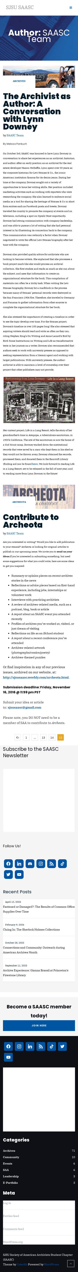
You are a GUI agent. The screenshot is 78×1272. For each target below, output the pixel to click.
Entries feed (11, 1216)
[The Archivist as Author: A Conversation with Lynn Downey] (39, 76)
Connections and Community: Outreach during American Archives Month (34, 950)
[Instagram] (40, 863)
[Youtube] (19, 874)
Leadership (11, 1176)
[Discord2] (30, 863)
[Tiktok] (62, 863)
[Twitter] (8, 874)
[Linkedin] (19, 863)
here (35, 463)
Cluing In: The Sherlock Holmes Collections (31, 929)
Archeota (19, 501)
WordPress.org (13, 1242)
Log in (7, 1203)
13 (43, 737)
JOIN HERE (39, 1025)
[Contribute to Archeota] (39, 496)
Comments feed (13, 1229)
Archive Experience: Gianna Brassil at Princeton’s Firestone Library (35, 973)
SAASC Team (15, 135)
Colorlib (22, 1264)
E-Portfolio (10, 1183)
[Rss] (51, 863)
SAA (6, 1170)
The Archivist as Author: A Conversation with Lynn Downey (37, 111)
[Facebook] (8, 863)
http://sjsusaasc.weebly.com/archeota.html (36, 677)
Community (11, 1157)
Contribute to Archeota (31, 521)
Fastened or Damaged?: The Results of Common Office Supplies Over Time (39, 909)
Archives (19, 80)
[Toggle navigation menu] (70, 7)
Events (7, 1163)
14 (52, 737)
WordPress (51, 1264)
